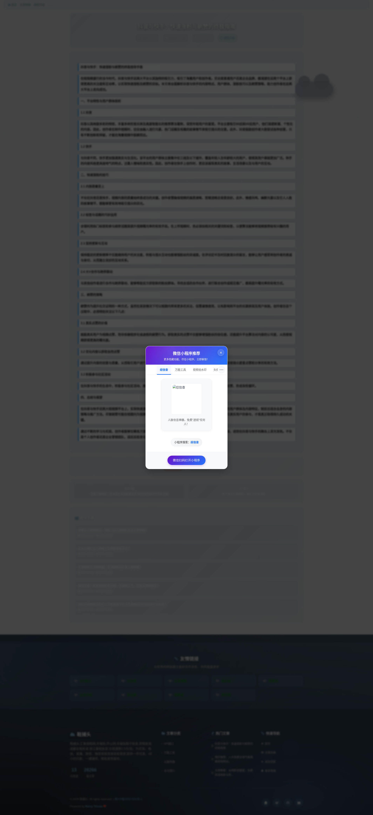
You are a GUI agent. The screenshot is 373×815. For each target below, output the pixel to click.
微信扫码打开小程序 (186, 460)
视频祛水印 (200, 369)
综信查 (164, 369)
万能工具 (180, 369)
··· (222, 370)
